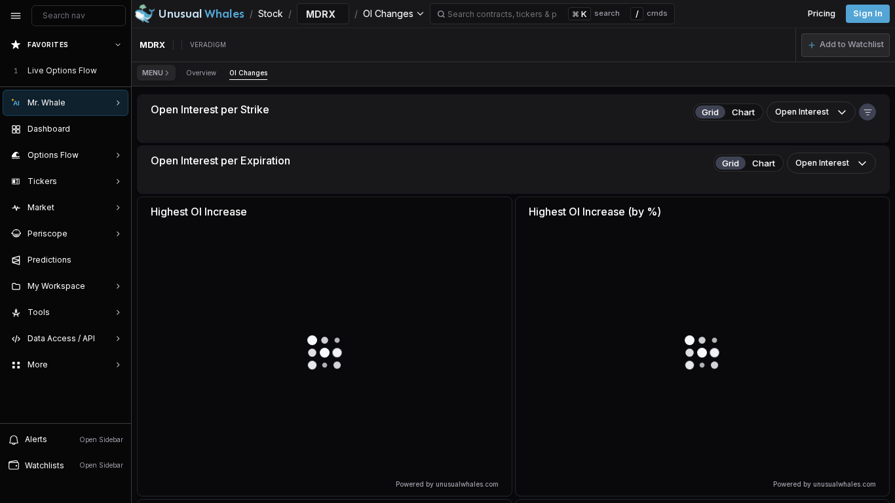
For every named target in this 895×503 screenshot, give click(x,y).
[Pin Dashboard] (115, 129)
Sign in (868, 13)
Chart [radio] (743, 112)
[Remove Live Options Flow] (119, 71)
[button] (845, 45)
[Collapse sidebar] (15, 15)
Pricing (821, 13)
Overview (201, 73)
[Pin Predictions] (115, 260)
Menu (152, 73)
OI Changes (248, 73)
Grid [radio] (710, 112)
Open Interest (802, 112)
